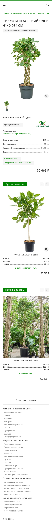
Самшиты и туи (10, 465)
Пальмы (7, 428)
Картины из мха (11, 508)
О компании (21, 400)
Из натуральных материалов (16, 488)
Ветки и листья (10, 450)
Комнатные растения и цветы (17, 408)
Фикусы (7, 434)
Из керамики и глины (13, 482)
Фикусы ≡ (40, 13)
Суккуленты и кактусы (14, 468)
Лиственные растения (13, 424)
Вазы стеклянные (11, 502)
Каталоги (32, 400)
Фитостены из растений (14, 511)
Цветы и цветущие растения (16, 475)
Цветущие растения (12, 437)
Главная (6, 13)
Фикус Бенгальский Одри (26, 255)
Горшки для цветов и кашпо (17, 478)
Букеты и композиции (13, 447)
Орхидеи (7, 459)
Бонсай (7, 415)
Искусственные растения (15, 440)
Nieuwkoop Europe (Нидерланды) (17, 134)
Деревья (8, 453)
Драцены (8, 418)
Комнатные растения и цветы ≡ (23, 13)
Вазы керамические (13, 505)
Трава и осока (10, 472)
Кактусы (8, 421)
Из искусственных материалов (17, 491)
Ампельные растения (13, 412)
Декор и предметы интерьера (17, 498)
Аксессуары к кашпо (13, 494)
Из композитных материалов (17, 485)
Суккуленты (9, 431)
